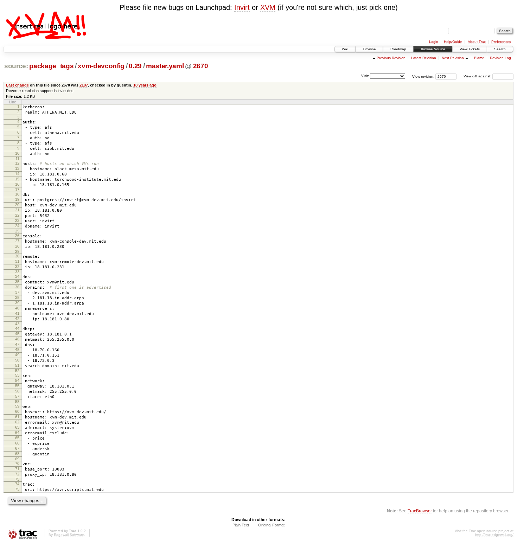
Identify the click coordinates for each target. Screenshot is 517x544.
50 (17, 360)
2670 (200, 66)
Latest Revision (423, 58)
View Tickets (470, 49)
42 (17, 318)
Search (500, 49)
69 (17, 459)
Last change (17, 85)
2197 (83, 85)
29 (17, 251)
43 (17, 324)
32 (17, 266)
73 (17, 479)
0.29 (135, 66)
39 (17, 303)
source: (16, 66)
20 (17, 205)
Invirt (242, 7)
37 (17, 292)
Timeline (369, 49)
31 (17, 261)
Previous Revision (391, 58)
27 (17, 241)
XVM (267, 7)
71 (17, 469)
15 (17, 179)
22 (17, 215)
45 (17, 334)
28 (17, 246)
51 (17, 365)
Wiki (345, 49)
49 (17, 355)
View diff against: (478, 76)
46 (17, 339)
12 (17, 163)
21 (17, 210)
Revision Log (500, 58)
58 (17, 401)
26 (17, 235)
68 (17, 454)
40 (17, 308)
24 (17, 226)
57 (17, 396)
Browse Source (433, 49)
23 (17, 220)
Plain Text (240, 525)
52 (17, 371)
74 (17, 484)
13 (17, 168)
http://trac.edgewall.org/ (494, 535)
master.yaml (165, 66)
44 (17, 328)
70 (17, 463)
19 (17, 199)
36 (17, 287)
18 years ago (145, 85)
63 (17, 427)
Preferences (501, 42)
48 (17, 349)
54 (17, 380)
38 (17, 297)
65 (17, 438)
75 (17, 489)
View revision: (423, 76)
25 (17, 231)
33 (17, 272)
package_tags (51, 66)
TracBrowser (420, 510)
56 (17, 391)
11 (17, 158)
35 (17, 282)
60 (17, 411)
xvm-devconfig (101, 66)
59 (17, 406)
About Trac (477, 42)
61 (17, 417)
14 (17, 174)
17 (17, 189)
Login (433, 42)
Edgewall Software (69, 535)
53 (17, 375)
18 (17, 194)
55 (17, 386)
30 (17, 256)
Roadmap (398, 49)
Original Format (271, 525)
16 (17, 184)
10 (17, 153)
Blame (479, 58)
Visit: (365, 76)
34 (17, 276)
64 (17, 432)
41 (17, 313)
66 (17, 443)
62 (17, 422)
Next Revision (453, 58)
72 (17, 474)
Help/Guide (453, 42)
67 (17, 448)
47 (17, 344)
